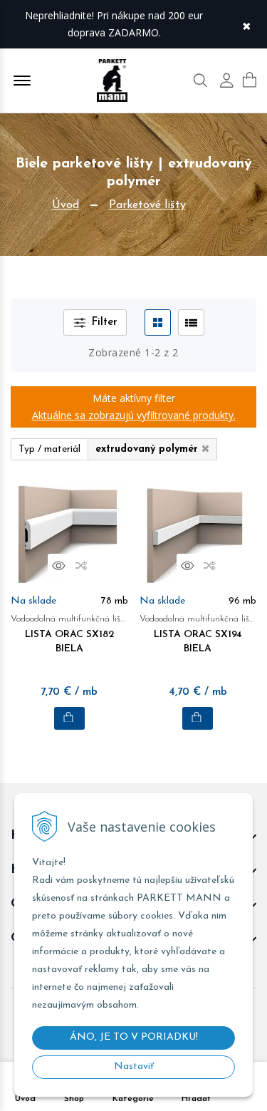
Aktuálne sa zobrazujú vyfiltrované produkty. (134, 415)
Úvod (65, 205)
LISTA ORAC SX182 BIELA (69, 634)
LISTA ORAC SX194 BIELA (198, 634)
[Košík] (249, 80)
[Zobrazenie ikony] (158, 322)
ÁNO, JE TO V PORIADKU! (134, 1037)
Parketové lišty (147, 205)
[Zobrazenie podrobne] (191, 322)
